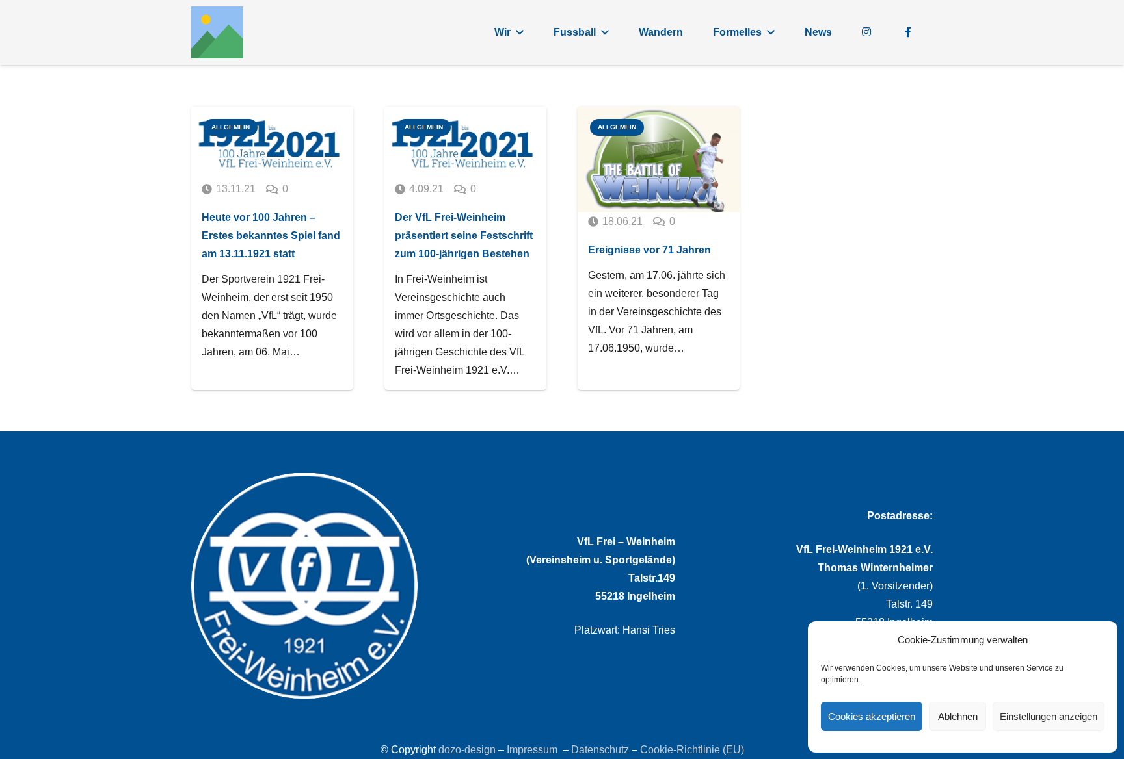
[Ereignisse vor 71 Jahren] (659, 159)
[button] (520, 32)
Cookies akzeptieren (871, 716)
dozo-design (467, 749)
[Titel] (217, 32)
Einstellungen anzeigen (1048, 716)
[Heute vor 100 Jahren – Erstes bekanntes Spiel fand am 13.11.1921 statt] (272, 143)
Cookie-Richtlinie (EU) (692, 749)
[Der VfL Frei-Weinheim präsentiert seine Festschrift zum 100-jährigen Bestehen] (465, 143)
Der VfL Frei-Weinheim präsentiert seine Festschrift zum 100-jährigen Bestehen (464, 235)
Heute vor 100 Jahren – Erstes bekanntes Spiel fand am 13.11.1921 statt (271, 235)
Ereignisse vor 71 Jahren (649, 249)
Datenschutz (600, 749)
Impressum (532, 749)
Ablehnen (958, 716)
